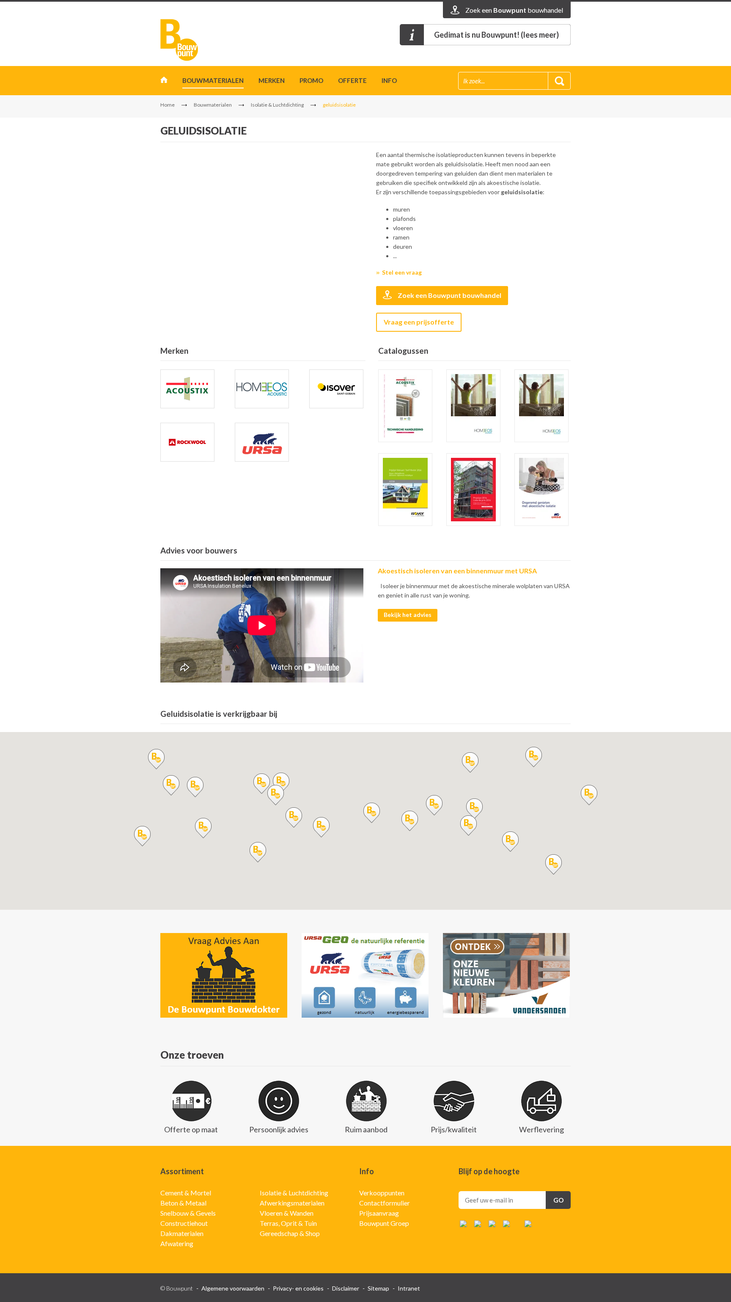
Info (389, 80)
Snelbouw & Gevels (188, 1213)
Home (164, 82)
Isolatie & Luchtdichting (277, 105)
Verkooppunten (381, 1193)
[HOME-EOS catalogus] (541, 406)
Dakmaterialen (181, 1233)
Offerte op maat (191, 1129)
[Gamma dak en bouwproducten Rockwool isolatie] (473, 490)
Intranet (409, 1288)
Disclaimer (345, 1288)
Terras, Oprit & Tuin (288, 1223)
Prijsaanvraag (379, 1213)
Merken (271, 80)
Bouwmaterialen (213, 80)
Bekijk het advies (407, 614)
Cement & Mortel (185, 1193)
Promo (311, 80)
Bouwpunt (179, 40)
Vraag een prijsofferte (419, 322)
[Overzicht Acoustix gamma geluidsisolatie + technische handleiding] (405, 406)
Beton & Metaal (183, 1203)
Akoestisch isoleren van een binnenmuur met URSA (457, 571)
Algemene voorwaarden (232, 1288)
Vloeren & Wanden (286, 1213)
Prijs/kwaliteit (454, 1129)
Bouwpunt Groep (384, 1223)
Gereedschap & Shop (290, 1233)
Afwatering (176, 1243)
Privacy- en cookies (298, 1288)
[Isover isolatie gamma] (405, 490)
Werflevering (541, 1129)
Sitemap (378, 1288)
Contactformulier (384, 1203)
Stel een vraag (402, 272)
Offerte (352, 80)
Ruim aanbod (366, 1129)
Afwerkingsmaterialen (292, 1203)
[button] (261, 783)
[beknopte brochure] (473, 406)
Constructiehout (184, 1223)
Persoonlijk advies (278, 1129)
